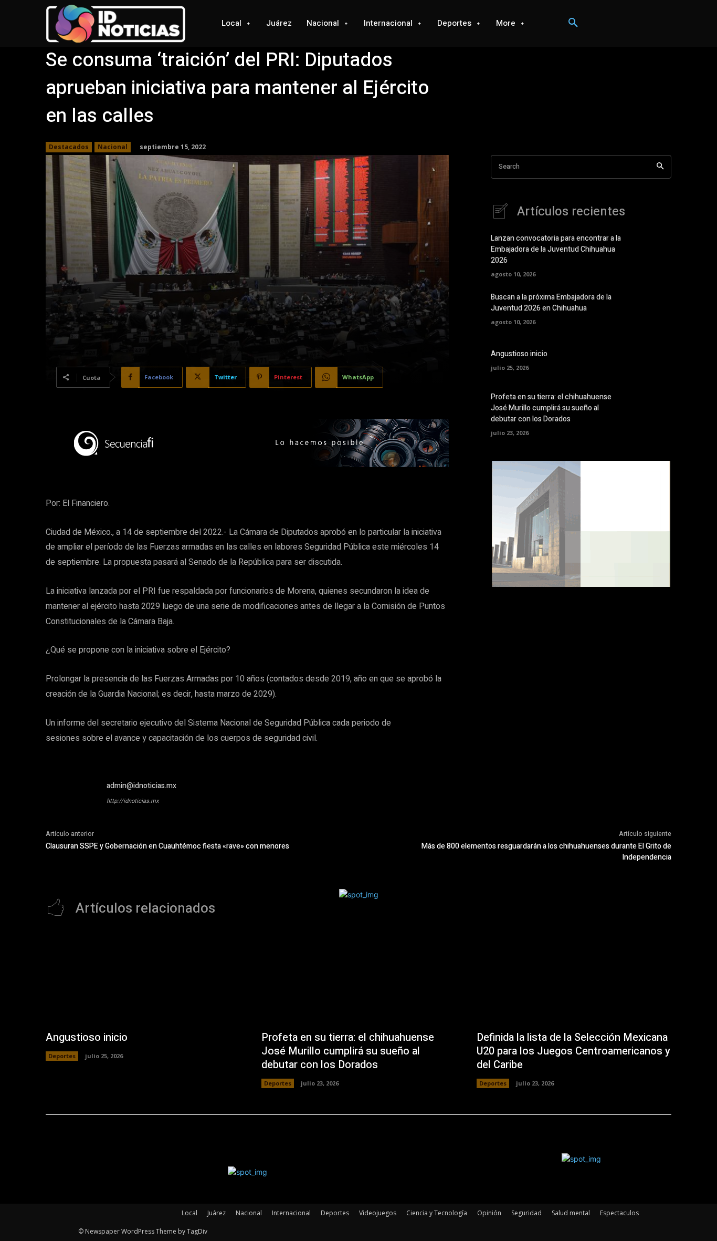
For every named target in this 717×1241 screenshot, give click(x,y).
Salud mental (571, 1212)
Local (189, 1212)
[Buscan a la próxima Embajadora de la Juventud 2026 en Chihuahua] (653, 308)
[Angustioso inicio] (653, 359)
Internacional (291, 1212)
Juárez (216, 1212)
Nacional (113, 146)
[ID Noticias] (116, 23)
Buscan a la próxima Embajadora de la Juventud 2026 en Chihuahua (551, 303)
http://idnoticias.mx (133, 801)
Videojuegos (377, 1212)
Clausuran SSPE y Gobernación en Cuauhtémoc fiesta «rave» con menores (167, 846)
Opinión (489, 1212)
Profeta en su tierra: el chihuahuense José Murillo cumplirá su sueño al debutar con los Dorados (551, 408)
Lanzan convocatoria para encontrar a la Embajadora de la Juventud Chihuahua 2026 (556, 249)
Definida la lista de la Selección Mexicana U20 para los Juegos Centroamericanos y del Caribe (573, 1051)
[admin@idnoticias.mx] (71, 805)
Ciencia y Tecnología (436, 1212)
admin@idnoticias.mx (141, 785)
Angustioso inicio (519, 353)
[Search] (660, 167)
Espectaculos (619, 1212)
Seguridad (526, 1212)
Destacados (69, 146)
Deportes (62, 1056)
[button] (573, 23)
